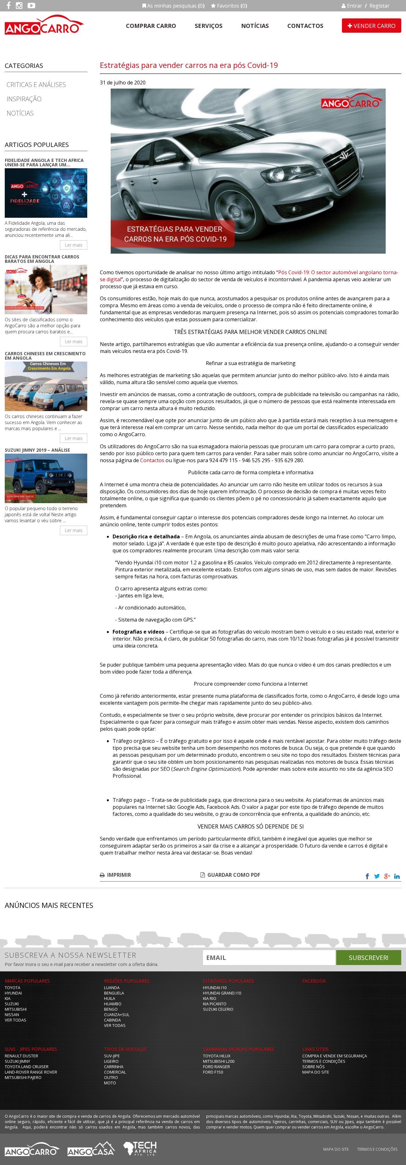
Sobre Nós (313, 1066)
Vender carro (374, 26)
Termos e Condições (323, 1061)
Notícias (255, 26)
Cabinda (112, 1020)
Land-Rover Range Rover (31, 1072)
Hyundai (13, 993)
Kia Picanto (214, 1004)
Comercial (115, 1072)
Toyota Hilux (216, 1056)
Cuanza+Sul (116, 1014)
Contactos (305, 26)
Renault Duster (21, 1056)
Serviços (208, 26)
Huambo (112, 1004)
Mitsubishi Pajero (23, 1077)
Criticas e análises (36, 84)
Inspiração (24, 99)
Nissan (12, 1014)
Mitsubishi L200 (218, 1061)
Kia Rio (209, 998)
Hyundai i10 (214, 987)
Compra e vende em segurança (334, 1056)
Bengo (111, 1009)
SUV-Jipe (112, 1056)
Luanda (112, 987)
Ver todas (15, 1020)
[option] (248, 171)
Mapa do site (315, 1072)
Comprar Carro (151, 26)
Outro (111, 1077)
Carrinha (113, 1066)
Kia (7, 998)
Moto (110, 1083)
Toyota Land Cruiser (27, 1066)
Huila (109, 998)
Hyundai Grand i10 (222, 993)
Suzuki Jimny (17, 1061)
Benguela (114, 993)
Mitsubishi (16, 1009)
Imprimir (119, 874)
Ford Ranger (216, 1066)
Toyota (12, 987)
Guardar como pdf (233, 874)
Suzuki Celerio (218, 1009)
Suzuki (12, 1004)
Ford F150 (213, 1072)
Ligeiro (111, 1061)
